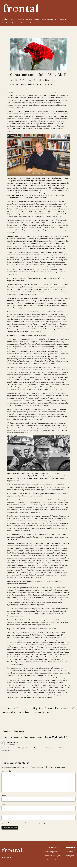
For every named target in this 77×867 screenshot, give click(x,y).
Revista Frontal (6, 857)
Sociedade (46, 84)
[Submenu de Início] (7, 19)
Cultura (19, 84)
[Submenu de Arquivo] (15, 19)
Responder (5, 754)
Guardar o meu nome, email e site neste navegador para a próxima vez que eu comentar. (38, 823)
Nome (4, 795)
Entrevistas (31, 84)
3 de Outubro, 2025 (12, 744)
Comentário (7, 771)
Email (4, 804)
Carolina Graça (43, 80)
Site (3, 814)
